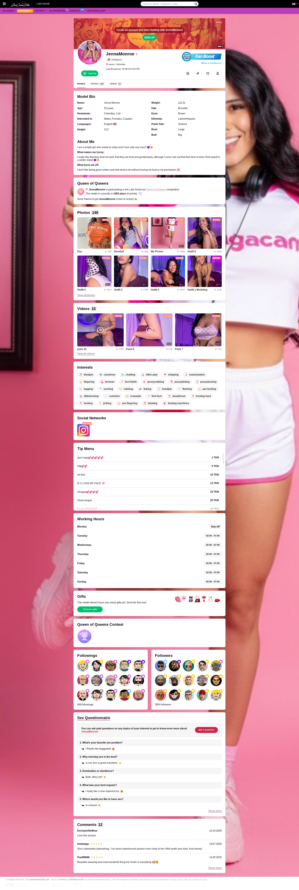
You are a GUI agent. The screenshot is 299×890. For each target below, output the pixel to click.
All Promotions (57, 11)
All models (9, 11)
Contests (75, 11)
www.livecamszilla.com (39, 879)
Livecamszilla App (96, 11)
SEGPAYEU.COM (76, 880)
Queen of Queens (156, 189)
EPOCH (63, 880)
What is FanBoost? (211, 63)
